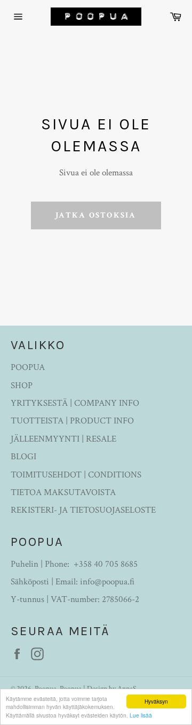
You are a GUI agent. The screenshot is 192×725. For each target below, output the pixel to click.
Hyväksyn (156, 701)
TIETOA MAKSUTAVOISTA (63, 492)
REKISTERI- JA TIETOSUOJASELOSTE (83, 510)
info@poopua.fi (107, 582)
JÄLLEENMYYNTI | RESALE (63, 439)
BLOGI (23, 456)
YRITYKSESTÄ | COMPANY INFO (75, 403)
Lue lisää (141, 715)
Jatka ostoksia (96, 215)
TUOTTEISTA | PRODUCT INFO (72, 421)
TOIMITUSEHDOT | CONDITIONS (76, 475)
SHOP (22, 385)
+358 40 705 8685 (106, 564)
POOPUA (28, 367)
